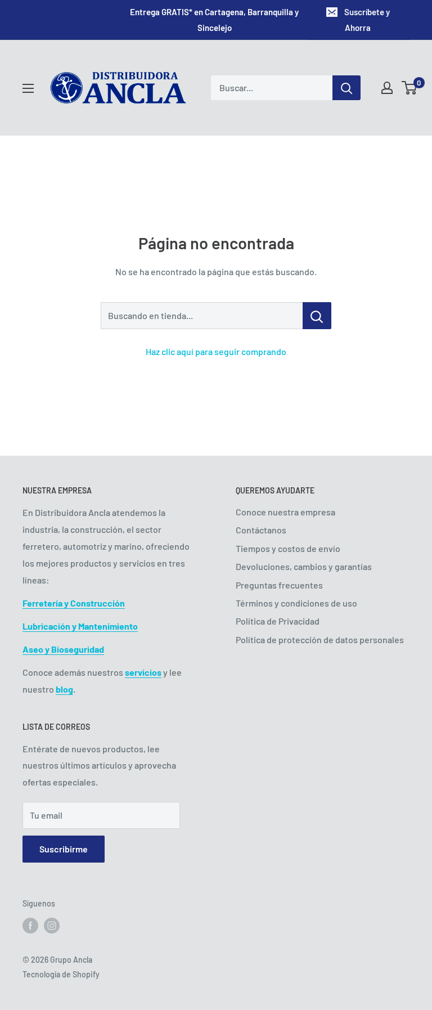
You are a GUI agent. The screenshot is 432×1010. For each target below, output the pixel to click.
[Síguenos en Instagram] (52, 925)
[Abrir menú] (28, 88)
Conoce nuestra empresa (285, 511)
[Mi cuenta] (387, 88)
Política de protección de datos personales (320, 639)
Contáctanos (261, 529)
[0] (410, 88)
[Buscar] (346, 87)
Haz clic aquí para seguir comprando (216, 351)
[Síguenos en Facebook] (30, 925)
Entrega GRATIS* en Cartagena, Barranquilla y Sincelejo (214, 20)
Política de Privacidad (278, 621)
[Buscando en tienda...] (317, 315)
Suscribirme (63, 848)
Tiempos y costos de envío (288, 548)
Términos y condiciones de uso (296, 603)
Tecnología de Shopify (61, 974)
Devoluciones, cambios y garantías (304, 566)
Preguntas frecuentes (279, 585)
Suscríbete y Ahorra (367, 20)
